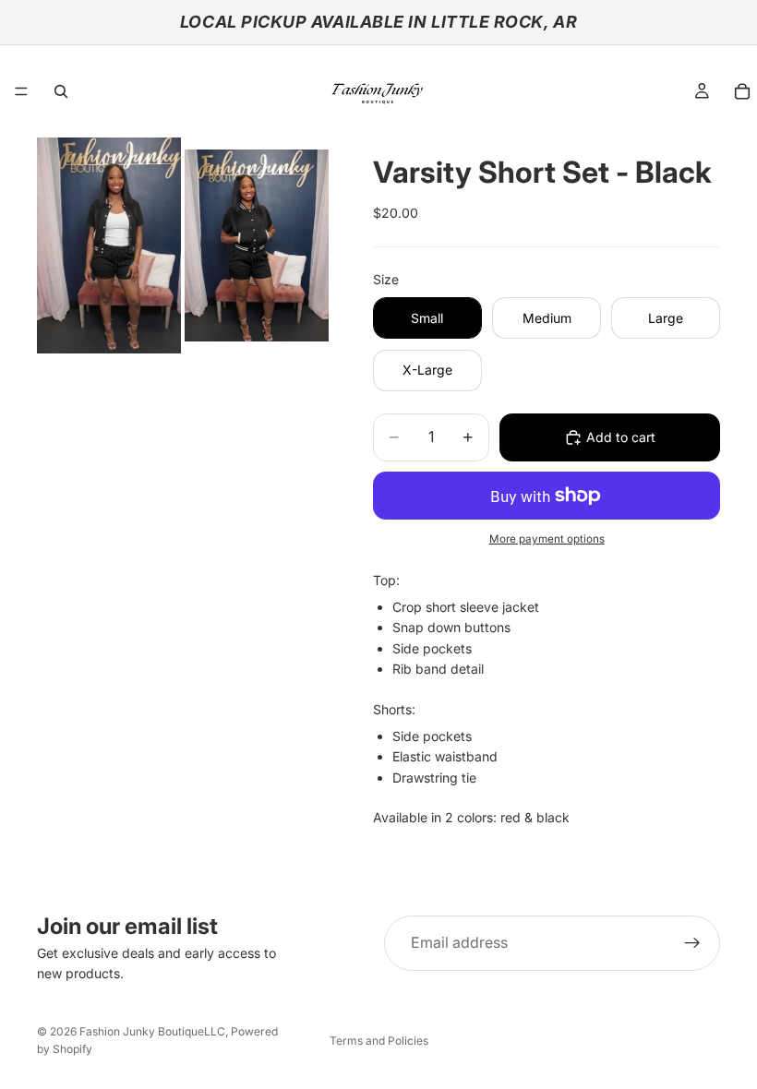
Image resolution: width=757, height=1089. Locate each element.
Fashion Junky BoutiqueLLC (152, 1031)
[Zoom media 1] (109, 245)
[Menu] (21, 91)
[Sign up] (692, 943)
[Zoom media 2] (257, 245)
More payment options (547, 539)
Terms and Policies (379, 1040)
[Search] (61, 91)
